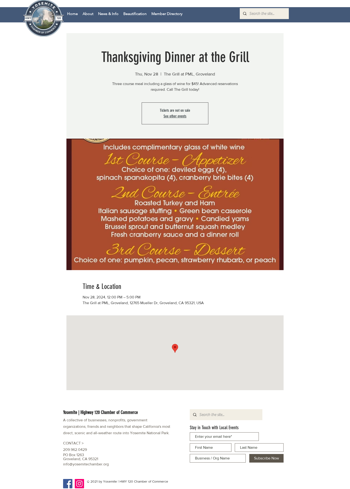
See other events (175, 116)
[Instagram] (79, 483)
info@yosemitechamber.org (86, 464)
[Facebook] (67, 483)
